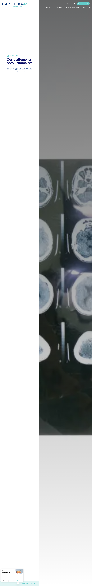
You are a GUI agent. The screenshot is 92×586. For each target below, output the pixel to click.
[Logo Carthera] (15, 5)
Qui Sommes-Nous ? (49, 8)
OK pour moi (19, 580)
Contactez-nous (81, 4)
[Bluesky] (71, 4)
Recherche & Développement (72, 8)
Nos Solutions (59, 8)
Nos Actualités (85, 8)
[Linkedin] (69, 4)
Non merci (4, 580)
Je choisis (12, 580)
